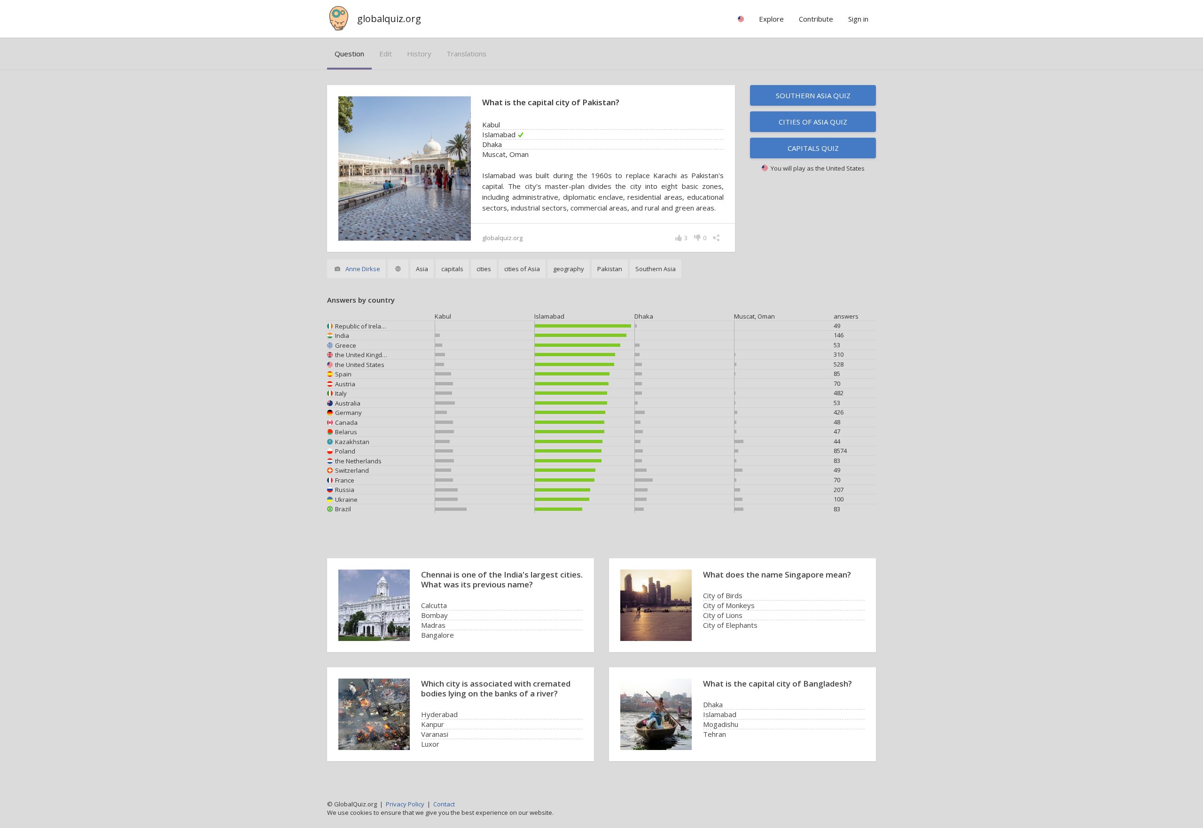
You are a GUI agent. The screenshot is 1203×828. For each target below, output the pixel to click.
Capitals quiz (813, 148)
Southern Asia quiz (813, 95)
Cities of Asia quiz (813, 121)
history (419, 53)
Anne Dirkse (362, 269)
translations (466, 53)
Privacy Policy (405, 804)
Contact (444, 804)
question (349, 53)
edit (385, 53)
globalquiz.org (389, 18)
